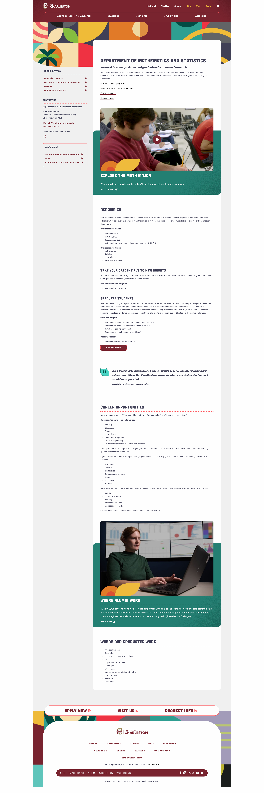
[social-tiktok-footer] (202, 773)
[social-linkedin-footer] (189, 773)
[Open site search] (218, 6)
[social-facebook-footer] (180, 773)
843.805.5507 (152, 764)
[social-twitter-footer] (193, 773)
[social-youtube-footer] (197, 773)
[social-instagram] (44, 137)
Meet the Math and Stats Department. (117, 88)
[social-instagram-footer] (184, 773)
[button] (157, 140)
